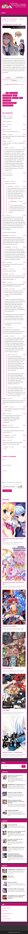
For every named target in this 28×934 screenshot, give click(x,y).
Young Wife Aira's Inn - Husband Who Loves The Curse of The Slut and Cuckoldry (16, 897)
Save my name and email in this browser (12, 482)
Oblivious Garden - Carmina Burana (12, 752)
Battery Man (10, 876)
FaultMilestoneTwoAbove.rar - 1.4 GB (13, 84)
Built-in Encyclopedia (7, 95)
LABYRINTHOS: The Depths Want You (16, 784)
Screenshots (14, 80)
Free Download (20, 77)
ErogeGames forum (6, 908)
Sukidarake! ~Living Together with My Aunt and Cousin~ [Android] (16, 832)
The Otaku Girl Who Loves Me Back (16, 888)
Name (3, 459)
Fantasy (15, 95)
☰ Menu (3, 13)
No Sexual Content (7, 100)
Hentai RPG (5, 910)
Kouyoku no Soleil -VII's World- (15, 792)
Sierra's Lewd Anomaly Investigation (16, 847)
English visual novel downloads (9, 19)
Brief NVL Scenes (13, 92)
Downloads (21, 19)
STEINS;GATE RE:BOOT (13, 810)
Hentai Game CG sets (7, 913)
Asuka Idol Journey (12, 882)
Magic (21, 97)
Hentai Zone (5, 916)
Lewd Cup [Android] (12, 824)
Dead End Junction (7, 668)
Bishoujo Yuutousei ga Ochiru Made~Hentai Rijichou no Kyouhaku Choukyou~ (16, 801)
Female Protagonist (7, 97)
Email (7, 465)
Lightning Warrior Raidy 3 (9, 626)
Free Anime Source (6, 918)
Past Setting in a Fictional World (9, 102)
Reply (24, 116)
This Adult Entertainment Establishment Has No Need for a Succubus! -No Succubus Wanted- (16, 855)
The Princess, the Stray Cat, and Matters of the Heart (15, 776)
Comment (4, 470)
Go (23, 766)
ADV (7, 92)
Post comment (7, 490)
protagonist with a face (8, 105)
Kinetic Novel (15, 97)
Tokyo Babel (5, 710)
